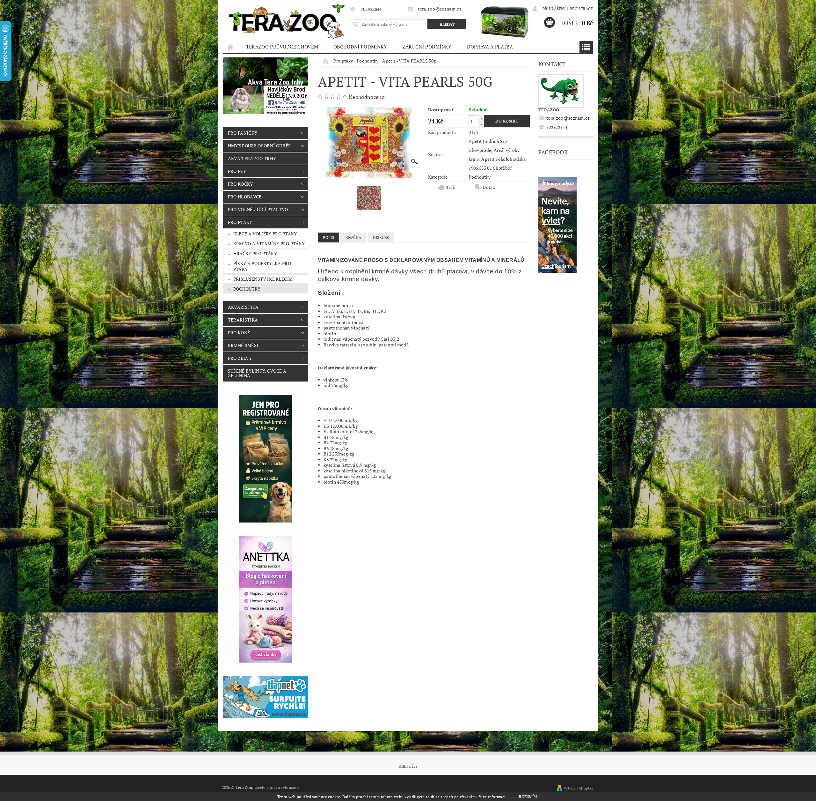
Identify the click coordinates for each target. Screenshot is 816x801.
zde (510, 796)
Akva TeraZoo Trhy (252, 158)
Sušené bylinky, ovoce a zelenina (257, 373)
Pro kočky (240, 184)
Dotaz (489, 187)
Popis (328, 237)
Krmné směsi (243, 345)
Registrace (581, 8)
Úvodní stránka (230, 46)
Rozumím (528, 796)
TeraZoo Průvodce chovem (282, 46)
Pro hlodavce (245, 197)
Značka (353, 237)
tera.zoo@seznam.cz (568, 118)
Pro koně (239, 333)
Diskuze (381, 237)
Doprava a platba (490, 46)
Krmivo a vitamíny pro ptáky (269, 244)
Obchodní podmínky (360, 46)
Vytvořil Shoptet (578, 788)
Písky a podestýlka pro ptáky (262, 266)
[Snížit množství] (481, 124)
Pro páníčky (243, 133)
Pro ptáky (240, 222)
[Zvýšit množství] (481, 118)
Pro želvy (240, 358)
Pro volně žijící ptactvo (258, 209)
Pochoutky (247, 289)
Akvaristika (243, 307)
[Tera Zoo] (287, 20)
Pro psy (237, 171)
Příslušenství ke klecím (263, 279)
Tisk (450, 187)
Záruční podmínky (427, 46)
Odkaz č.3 (408, 766)
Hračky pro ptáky (255, 253)
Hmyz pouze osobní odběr (259, 146)
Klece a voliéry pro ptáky (265, 234)
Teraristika (243, 320)
